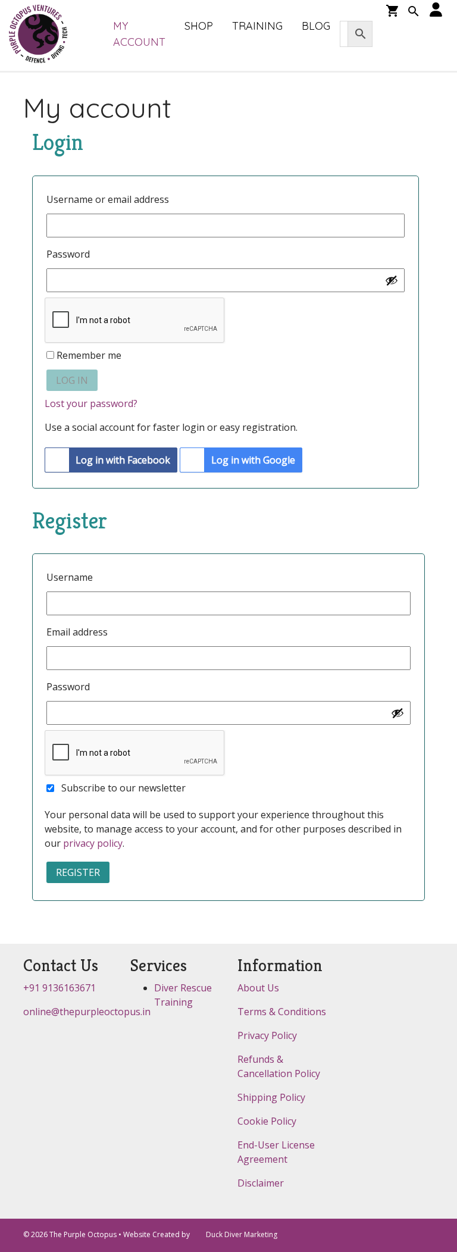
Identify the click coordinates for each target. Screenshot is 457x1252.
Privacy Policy (267, 1035)
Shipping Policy (271, 1097)
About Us (258, 987)
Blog (316, 26)
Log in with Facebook (123, 460)
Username (73, 577)
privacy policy (93, 843)
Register (78, 872)
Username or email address (111, 199)
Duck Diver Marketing (241, 1234)
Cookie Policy (266, 1121)
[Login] (436, 10)
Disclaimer (260, 1183)
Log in (72, 380)
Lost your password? (91, 403)
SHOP (198, 26)
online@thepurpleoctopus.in (87, 1011)
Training (257, 26)
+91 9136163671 (59, 987)
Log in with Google (253, 460)
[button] (413, 12)
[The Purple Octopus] (38, 35)
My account (139, 34)
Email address (80, 631)
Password (72, 254)
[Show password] (391, 280)
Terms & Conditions (281, 1011)
